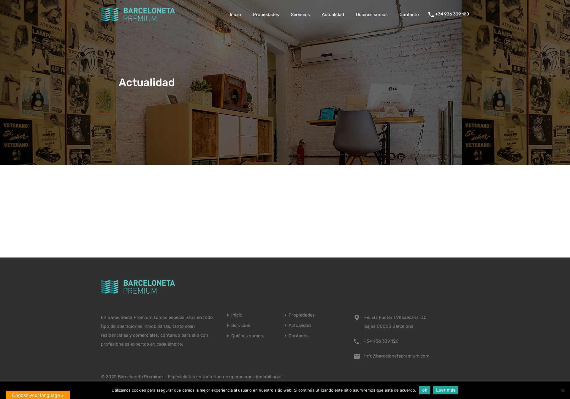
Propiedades (266, 14)
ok (424, 390)
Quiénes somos (372, 14)
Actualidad (333, 14)
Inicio (235, 14)
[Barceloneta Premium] (138, 20)
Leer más (445, 390)
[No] (563, 390)
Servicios (300, 14)
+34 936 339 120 (452, 14)
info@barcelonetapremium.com (396, 356)
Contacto (409, 14)
